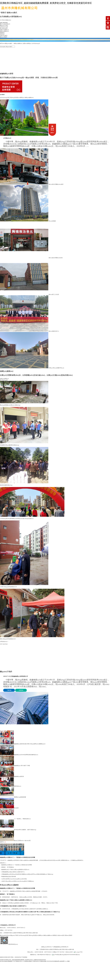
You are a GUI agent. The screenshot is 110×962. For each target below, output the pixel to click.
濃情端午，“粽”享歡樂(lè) (7, 894)
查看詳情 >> (3, 863)
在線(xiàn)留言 (3, 35)
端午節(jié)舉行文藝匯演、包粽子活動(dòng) (25, 829)
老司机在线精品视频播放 (6, 961)
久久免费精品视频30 (27, 961)
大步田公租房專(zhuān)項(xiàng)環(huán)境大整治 (14, 879)
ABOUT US (15, 676)
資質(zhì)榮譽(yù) (4, 29)
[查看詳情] (9, 691)
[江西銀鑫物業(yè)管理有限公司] (24, 724)
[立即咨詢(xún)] (21, 691)
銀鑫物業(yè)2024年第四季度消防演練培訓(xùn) (26, 754)
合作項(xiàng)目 (4, 26)
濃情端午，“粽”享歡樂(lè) (7, 867)
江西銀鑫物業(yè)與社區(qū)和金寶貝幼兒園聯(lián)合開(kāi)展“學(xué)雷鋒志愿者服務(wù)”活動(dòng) (27, 874)
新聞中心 (2, 842)
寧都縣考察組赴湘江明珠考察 (8, 876)
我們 (6, 671)
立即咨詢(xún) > (4, 641)
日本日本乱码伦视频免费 (53, 961)
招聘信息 (2, 34)
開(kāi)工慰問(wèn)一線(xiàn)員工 (22, 840)
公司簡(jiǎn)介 (7, 138)
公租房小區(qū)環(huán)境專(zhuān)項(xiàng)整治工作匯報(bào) (17, 881)
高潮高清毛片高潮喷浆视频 (39, 961)
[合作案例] (11, 92)
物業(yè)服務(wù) (4, 31)
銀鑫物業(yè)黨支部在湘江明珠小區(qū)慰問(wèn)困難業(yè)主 (29, 743)
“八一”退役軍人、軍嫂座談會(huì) (22, 818)
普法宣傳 (16, 808)
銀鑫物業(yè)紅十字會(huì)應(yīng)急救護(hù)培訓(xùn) (15, 869)
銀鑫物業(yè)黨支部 (19, 776)
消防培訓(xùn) (17, 786)
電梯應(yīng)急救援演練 (20, 797)
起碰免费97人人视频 (64, 961)
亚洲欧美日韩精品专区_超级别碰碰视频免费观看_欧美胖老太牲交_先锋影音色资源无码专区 (46, 3)
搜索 (17, 46)
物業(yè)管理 (6, 73)
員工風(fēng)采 (4, 28)
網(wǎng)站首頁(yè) (5, 24)
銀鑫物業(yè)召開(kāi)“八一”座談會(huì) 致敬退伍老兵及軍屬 (17, 857)
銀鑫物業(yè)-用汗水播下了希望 (22, 765)
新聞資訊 (2, 32)
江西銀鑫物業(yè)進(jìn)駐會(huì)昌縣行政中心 (13, 871)
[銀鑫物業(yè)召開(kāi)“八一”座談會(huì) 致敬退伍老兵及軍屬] (12, 854)
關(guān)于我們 (4, 25)
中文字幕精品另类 (17, 961)
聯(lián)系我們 (3, 37)
